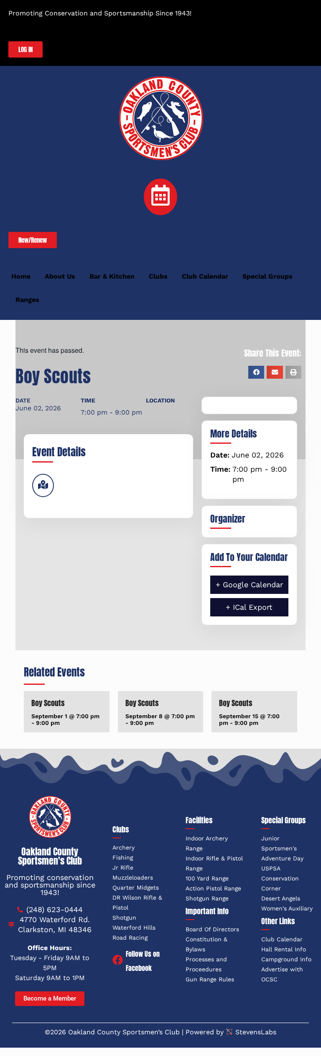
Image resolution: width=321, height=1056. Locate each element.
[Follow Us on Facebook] (117, 961)
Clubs (158, 276)
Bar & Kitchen (112, 276)
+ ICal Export (249, 607)
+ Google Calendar (249, 584)
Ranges (27, 300)
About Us (60, 276)
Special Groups (267, 276)
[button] (256, 372)
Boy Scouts (48, 703)
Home (21, 276)
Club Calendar (205, 276)
